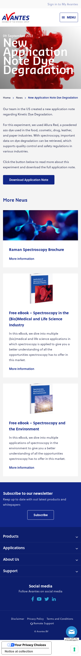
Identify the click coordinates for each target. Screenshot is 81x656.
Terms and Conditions (60, 619)
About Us (11, 559)
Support (10, 570)
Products (10, 536)
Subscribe (41, 515)
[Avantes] (16, 17)
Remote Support (43, 623)
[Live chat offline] (72, 633)
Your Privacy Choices (30, 645)
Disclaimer (17, 619)
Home (7, 98)
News (19, 98)
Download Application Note (28, 180)
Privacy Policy (35, 619)
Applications (14, 547)
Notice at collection (19, 651)
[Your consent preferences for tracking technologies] (74, 649)
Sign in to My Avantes (62, 4)
